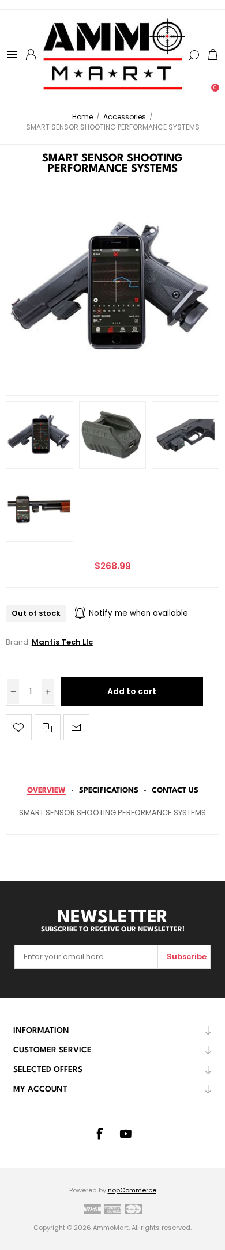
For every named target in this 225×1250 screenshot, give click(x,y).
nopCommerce (132, 1190)
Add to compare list (48, 727)
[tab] (46, 790)
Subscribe (187, 956)
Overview (46, 790)
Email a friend (76, 727)
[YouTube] (125, 1133)
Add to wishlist (19, 727)
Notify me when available (138, 613)
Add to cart (131, 691)
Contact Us (175, 790)
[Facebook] (99, 1133)
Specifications (108, 790)
